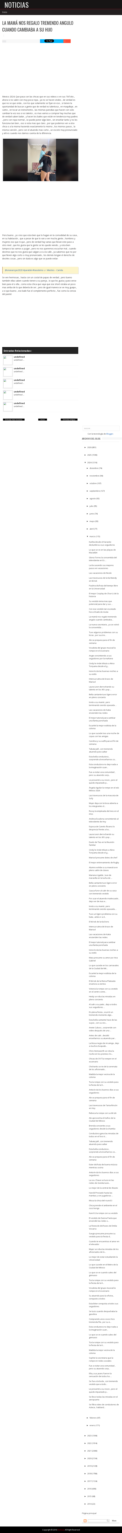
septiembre (95, 491)
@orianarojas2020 (14, 270)
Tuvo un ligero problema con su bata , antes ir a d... (103, 915)
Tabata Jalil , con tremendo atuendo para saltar (101, 750)
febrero (93, 1417)
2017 (89, 1481)
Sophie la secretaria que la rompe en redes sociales (101, 1359)
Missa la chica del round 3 (100, 1200)
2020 (89, 1458)
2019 (89, 1466)
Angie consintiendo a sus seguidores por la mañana (101, 657)
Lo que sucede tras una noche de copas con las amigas (104, 735)
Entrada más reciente (13, 419)
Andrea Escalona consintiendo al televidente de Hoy (104, 820)
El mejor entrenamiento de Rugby (104, 862)
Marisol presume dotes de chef (103, 857)
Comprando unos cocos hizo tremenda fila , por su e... (102, 1320)
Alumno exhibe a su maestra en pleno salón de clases (103, 869)
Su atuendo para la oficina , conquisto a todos (101, 1297)
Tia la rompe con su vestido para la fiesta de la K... (103, 1083)
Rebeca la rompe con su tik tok (102, 1113)
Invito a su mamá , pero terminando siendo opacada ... (102, 703)
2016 (89, 1488)
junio (92, 513)
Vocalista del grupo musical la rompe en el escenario (102, 649)
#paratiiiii (27, 270)
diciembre (94, 468)
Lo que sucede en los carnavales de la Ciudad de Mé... (104, 967)
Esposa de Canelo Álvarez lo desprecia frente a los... (102, 828)
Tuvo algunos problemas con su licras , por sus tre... (103, 634)
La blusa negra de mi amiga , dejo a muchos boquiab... (104, 1044)
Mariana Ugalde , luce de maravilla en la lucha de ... (100, 876)
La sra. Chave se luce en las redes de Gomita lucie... (101, 1181)
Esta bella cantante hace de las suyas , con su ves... (103, 1021)
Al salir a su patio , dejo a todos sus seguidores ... (103, 1006)
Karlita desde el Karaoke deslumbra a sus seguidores (102, 543)
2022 (89, 1443)
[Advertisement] (40, 67)
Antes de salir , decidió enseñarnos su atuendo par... (102, 1037)
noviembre (95, 475)
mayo (92, 521)
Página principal (89, 1513)
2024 (89, 462)
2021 (89, 1450)
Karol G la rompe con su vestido (103, 1213)
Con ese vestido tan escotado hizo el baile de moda (102, 610)
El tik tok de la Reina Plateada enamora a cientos (102, 982)
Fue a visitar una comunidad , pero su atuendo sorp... (102, 773)
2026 (89, 447)
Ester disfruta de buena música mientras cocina (103, 1166)
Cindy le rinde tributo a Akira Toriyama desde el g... (101, 665)
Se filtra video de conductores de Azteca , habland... (104, 1406)
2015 (89, 1496)
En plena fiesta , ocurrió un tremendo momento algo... (101, 1013)
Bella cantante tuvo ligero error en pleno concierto (103, 696)
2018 (89, 1473)
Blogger (109, 433)
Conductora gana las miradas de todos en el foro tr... (103, 1135)
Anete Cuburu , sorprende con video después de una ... (102, 1029)
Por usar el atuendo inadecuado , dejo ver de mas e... (104, 900)
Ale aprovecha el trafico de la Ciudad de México (102, 1119)
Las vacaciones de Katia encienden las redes (100, 711)
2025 (89, 455)
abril (92, 528)
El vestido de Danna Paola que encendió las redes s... (103, 1219)
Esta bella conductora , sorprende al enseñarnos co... (102, 758)
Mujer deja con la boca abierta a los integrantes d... (103, 804)
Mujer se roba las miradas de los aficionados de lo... (104, 1250)
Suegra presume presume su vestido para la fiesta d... (102, 1235)
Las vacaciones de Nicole (100, 573)
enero (93, 1425)
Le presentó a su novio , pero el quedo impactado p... (103, 781)
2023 (89, 1435)
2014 (89, 1504)
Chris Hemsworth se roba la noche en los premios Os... (101, 1052)
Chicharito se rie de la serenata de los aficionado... (103, 1068)
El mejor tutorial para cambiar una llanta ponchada (102, 719)
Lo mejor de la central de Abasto (103, 1188)
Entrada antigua (69, 419)
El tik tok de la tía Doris (99, 921)
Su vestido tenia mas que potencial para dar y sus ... (101, 603)
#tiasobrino (37, 270)
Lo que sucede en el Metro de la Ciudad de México (103, 1266)
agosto (93, 498)
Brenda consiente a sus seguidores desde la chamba (102, 1127)
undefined (19, 356)
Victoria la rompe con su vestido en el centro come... (103, 990)
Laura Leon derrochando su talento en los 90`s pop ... (101, 688)
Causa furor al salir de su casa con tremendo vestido (102, 892)
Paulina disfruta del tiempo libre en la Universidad (103, 587)
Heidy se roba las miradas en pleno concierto (102, 998)
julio (92, 506)
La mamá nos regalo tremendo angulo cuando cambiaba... (103, 618)
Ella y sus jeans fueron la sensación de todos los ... (100, 1375)
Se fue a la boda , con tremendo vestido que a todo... (103, 1382)
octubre (93, 483)
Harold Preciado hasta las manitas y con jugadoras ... (101, 1194)
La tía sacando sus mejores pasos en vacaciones (101, 567)
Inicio (4, 12)
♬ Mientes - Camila (53, 270)
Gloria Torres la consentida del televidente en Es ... (103, 559)
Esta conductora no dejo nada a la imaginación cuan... (103, 766)
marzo (93, 536)
